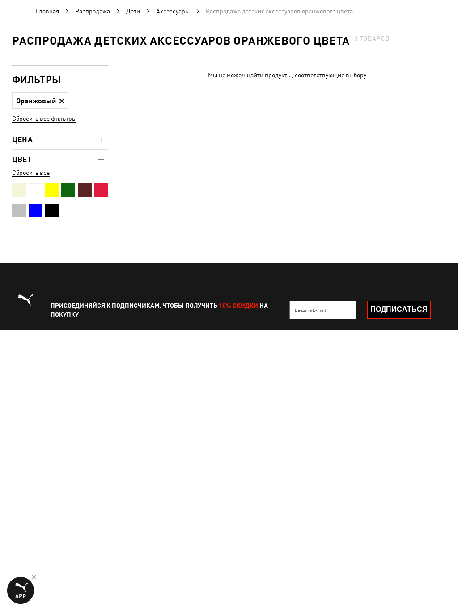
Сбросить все (31, 172)
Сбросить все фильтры (44, 118)
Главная (47, 11)
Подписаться (399, 309)
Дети (133, 11)
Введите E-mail (310, 310)
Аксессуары (173, 11)
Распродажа (92, 11)
